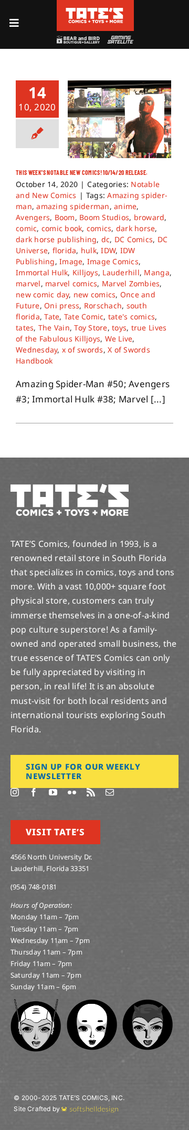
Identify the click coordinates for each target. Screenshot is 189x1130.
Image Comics (113, 261)
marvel (28, 283)
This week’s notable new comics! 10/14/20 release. (82, 172)
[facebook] (33, 792)
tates (25, 328)
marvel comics (71, 283)
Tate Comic (84, 317)
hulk (89, 250)
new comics (95, 294)
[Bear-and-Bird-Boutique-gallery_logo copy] (78, 40)
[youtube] (53, 792)
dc (105, 239)
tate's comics (131, 317)
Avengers (33, 217)
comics (99, 228)
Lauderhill (121, 272)
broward (149, 217)
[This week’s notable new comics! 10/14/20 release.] (119, 119)
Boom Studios (104, 217)
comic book (61, 228)
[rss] (91, 792)
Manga (156, 272)
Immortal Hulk (42, 272)
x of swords (82, 350)
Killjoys (85, 272)
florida (64, 250)
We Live (119, 339)
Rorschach (103, 305)
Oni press (61, 305)
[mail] (110, 792)
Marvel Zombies (131, 283)
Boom (65, 217)
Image (70, 261)
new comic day (42, 294)
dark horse (135, 228)
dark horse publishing (56, 239)
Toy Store (90, 328)
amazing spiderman (72, 206)
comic (26, 228)
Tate (51, 317)
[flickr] (72, 792)
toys (119, 328)
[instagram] (14, 792)
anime (125, 206)
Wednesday (36, 350)
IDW (108, 250)
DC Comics (133, 239)
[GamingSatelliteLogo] (119, 40)
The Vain (54, 328)
